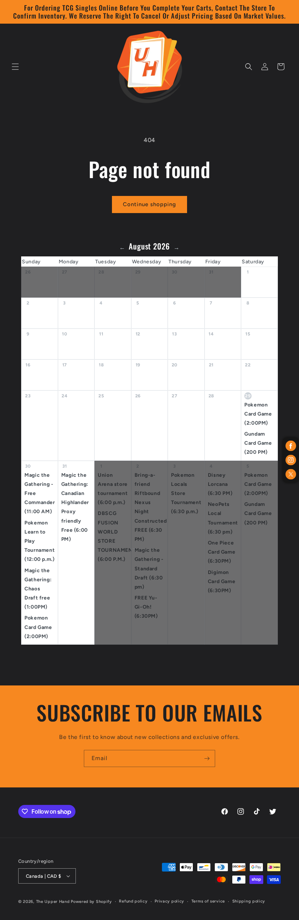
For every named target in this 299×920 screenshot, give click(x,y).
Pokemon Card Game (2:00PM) (258, 414)
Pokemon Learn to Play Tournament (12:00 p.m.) (39, 541)
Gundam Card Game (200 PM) (258, 443)
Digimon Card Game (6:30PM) (221, 581)
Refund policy (133, 901)
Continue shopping (149, 204)
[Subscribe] (207, 758)
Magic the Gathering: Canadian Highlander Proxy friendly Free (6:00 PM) (75, 507)
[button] (15, 67)
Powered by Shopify (91, 901)
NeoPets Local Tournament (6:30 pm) (223, 518)
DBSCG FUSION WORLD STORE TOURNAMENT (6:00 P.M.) (114, 536)
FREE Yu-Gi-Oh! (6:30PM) (146, 607)
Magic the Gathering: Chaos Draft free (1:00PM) (37, 588)
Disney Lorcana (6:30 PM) (220, 484)
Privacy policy (169, 901)
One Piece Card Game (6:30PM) (221, 552)
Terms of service (208, 901)
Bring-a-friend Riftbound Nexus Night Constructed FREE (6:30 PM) (151, 507)
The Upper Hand (53, 901)
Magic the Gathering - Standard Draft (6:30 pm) (149, 568)
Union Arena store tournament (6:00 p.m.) (113, 489)
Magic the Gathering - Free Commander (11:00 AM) (39, 493)
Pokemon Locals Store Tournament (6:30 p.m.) (186, 493)
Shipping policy (248, 901)
